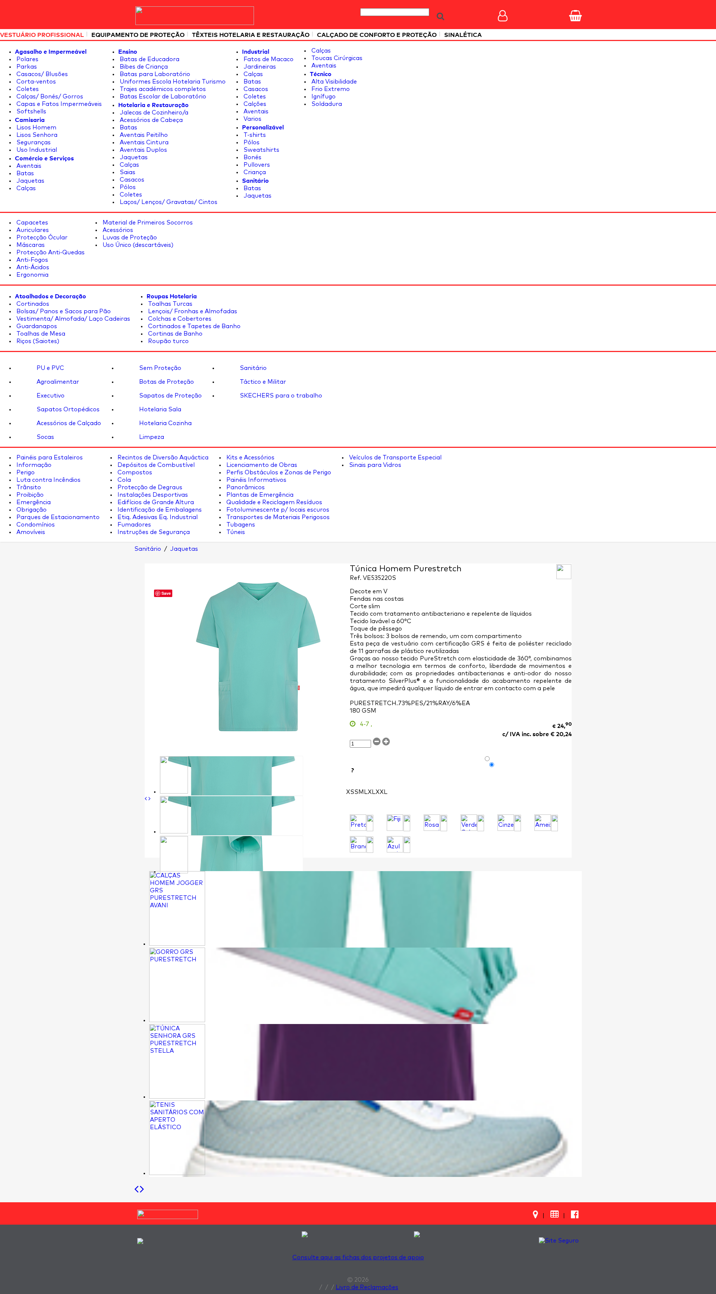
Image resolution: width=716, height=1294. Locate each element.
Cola (123, 480)
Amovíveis (30, 532)
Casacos (131, 180)
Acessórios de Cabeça (150, 120)
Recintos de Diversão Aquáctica (162, 458)
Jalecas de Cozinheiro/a (153, 113)
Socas (44, 437)
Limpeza (151, 437)
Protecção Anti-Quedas (50, 252)
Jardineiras (259, 67)
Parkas (26, 67)
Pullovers (256, 165)
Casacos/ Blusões (41, 74)
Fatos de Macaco (267, 59)
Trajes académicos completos (162, 89)
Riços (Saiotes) (37, 341)
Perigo (25, 472)
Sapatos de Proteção (170, 396)
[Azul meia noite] (395, 844)
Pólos (127, 187)
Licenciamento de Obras (261, 465)
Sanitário (252, 368)
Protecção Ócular (41, 238)
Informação (33, 465)
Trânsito (28, 487)
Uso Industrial (36, 150)
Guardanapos (36, 326)
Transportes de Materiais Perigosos (277, 517)
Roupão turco (168, 341)
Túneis (235, 532)
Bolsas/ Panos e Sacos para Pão (63, 311)
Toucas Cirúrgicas (336, 58)
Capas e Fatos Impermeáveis (58, 104)
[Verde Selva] (469, 822)
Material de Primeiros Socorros (147, 223)
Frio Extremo (330, 89)
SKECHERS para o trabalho (280, 396)
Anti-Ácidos (32, 267)
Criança (254, 172)
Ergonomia (31, 275)
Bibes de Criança (143, 67)
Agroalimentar (57, 382)
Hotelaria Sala (159, 409)
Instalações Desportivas (152, 495)
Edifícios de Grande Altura (155, 502)
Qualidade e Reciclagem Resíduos (273, 502)
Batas (24, 173)
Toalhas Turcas (169, 304)
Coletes (27, 89)
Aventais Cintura (143, 142)
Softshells (30, 111)
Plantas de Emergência (259, 495)
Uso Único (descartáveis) (137, 245)
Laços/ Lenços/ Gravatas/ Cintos (167, 202)
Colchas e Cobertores (179, 319)
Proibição (29, 495)
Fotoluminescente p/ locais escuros (277, 510)
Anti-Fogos (31, 260)
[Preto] (358, 822)
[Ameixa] (542, 822)
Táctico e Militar (262, 382)
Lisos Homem (35, 128)
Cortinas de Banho (174, 334)
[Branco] (358, 844)
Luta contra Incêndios (48, 480)
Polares (26, 59)
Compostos (134, 472)
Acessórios (117, 230)
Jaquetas (29, 181)
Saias (126, 172)
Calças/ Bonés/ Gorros (49, 97)
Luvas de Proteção (129, 238)
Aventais (28, 166)
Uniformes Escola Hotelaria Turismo (172, 82)
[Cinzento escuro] (505, 822)
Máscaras (30, 245)
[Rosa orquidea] (432, 822)
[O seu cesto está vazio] (575, 15)
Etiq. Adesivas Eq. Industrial (157, 517)
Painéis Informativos (255, 480)
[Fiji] (395, 822)
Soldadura (326, 104)
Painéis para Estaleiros (49, 458)
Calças (25, 188)
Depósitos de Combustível (155, 465)
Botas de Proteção (166, 382)
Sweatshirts (260, 150)
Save (166, 593)
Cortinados (32, 304)
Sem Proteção (159, 368)
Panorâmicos (245, 487)
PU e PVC (49, 368)
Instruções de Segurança (153, 532)
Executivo (50, 396)
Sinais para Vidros (374, 465)
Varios (251, 119)
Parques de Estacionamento (57, 517)
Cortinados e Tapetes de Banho (194, 326)
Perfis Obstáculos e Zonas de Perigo (278, 472)
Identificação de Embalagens (159, 510)
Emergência (33, 502)
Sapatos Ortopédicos (67, 409)
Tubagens (240, 525)
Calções (254, 104)
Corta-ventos (35, 82)
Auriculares (32, 230)
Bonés (251, 157)
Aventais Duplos (142, 150)
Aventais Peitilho (143, 135)
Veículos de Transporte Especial (395, 458)
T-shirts (254, 135)
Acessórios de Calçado (68, 423)
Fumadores (133, 525)
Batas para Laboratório (154, 74)
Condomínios (35, 525)
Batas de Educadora (148, 59)
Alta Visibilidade (333, 82)
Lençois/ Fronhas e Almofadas (192, 311)
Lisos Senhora (36, 135)
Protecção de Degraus (149, 487)
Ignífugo (323, 97)
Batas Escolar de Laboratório (162, 97)
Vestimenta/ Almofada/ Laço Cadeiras (72, 319)
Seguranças (33, 142)
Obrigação (31, 510)
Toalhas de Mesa (40, 334)
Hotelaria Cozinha (165, 423)
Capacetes (31, 223)
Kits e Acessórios (249, 458)
